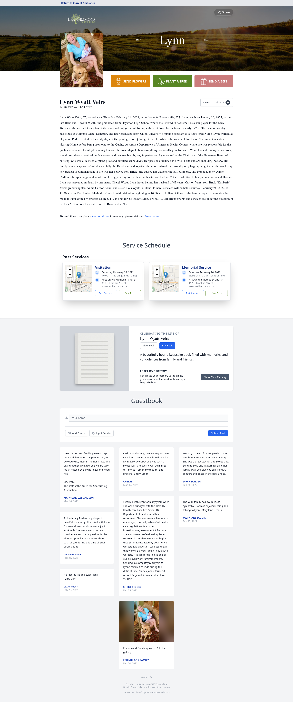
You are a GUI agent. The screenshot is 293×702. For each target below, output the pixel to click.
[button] (79, 275)
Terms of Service (156, 687)
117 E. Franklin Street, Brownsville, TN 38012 (114, 284)
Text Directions (106, 293)
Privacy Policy (137, 687)
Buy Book (167, 345)
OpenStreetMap (150, 692)
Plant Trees (130, 293)
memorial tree (100, 216)
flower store (151, 216)
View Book (148, 345)
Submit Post (218, 433)
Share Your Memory (215, 377)
